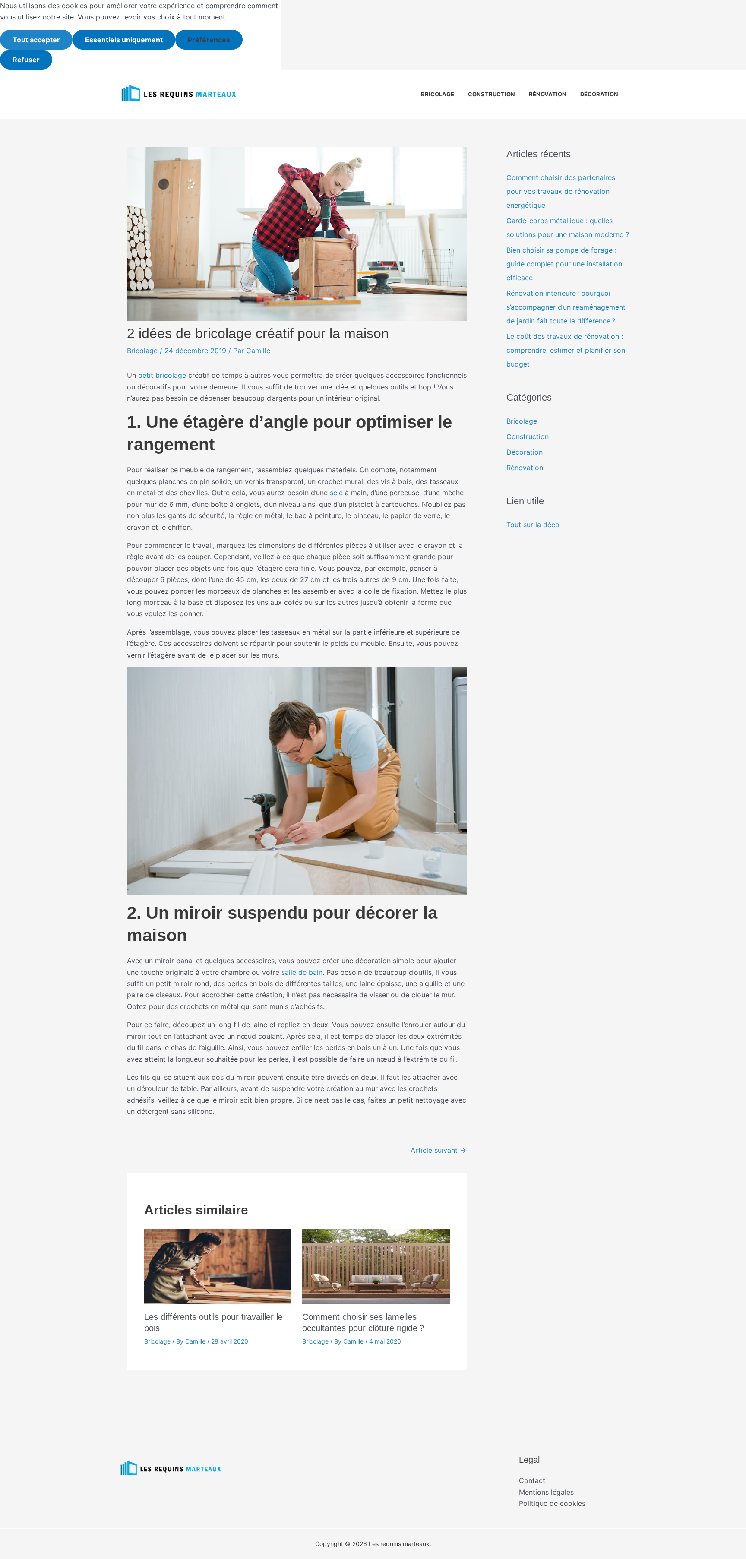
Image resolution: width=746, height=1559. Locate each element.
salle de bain (301, 972)
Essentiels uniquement (124, 39)
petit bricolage (162, 375)
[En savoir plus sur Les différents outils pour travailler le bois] (217, 1266)
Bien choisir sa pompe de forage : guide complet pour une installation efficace (564, 264)
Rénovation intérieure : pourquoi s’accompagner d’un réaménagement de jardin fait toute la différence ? (566, 307)
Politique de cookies (552, 1503)
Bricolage (437, 94)
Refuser (26, 59)
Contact (532, 1480)
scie (336, 492)
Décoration (599, 94)
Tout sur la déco (533, 524)
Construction (491, 94)
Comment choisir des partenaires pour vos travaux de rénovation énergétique (560, 191)
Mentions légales (546, 1492)
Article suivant (438, 1150)
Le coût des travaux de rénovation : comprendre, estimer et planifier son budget (565, 350)
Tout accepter (36, 39)
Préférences (209, 39)
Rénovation (547, 94)
